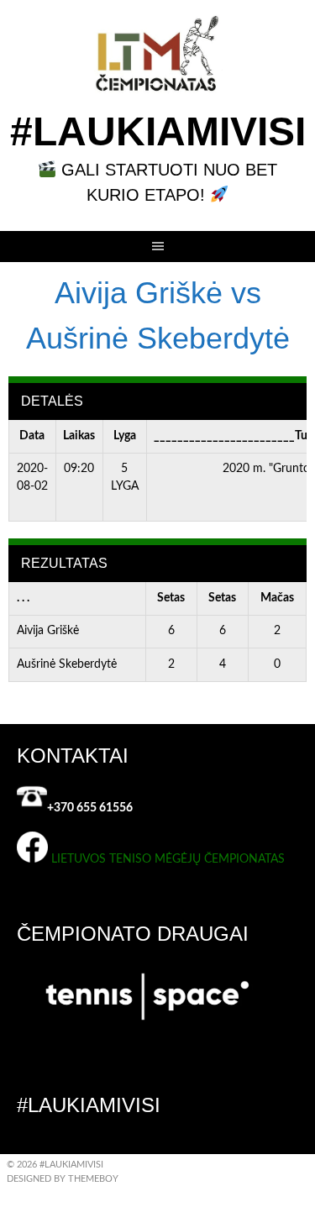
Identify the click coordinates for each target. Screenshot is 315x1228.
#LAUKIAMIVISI (158, 131)
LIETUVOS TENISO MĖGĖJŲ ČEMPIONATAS (168, 859)
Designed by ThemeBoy (62, 1178)
